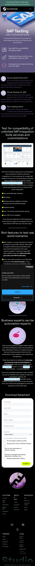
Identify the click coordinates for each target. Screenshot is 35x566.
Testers (16, 502)
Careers (4, 539)
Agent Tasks (3, 501)
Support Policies (21, 545)
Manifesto (4, 544)
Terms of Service (22, 541)
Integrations (5, 511)
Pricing (4, 513)
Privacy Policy (21, 537)
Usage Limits (23, 549)
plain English (7, 367)
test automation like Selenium (12, 183)
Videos (25, 507)
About (3, 536)
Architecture (5, 504)
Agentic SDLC (4, 508)
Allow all (17, 292)
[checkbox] (18, 449)
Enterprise (16, 509)
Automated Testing (27, 504)
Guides (25, 509)
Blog (25, 498)
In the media (5, 546)
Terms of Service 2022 (23, 552)
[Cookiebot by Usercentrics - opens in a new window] (25, 267)
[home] (6, 9)
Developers (16, 504)
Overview (4, 498)
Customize (16, 297)
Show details (26, 286)
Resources (26, 500)
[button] (30, 9)
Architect (26, 367)
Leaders (16, 507)
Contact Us (5, 541)
